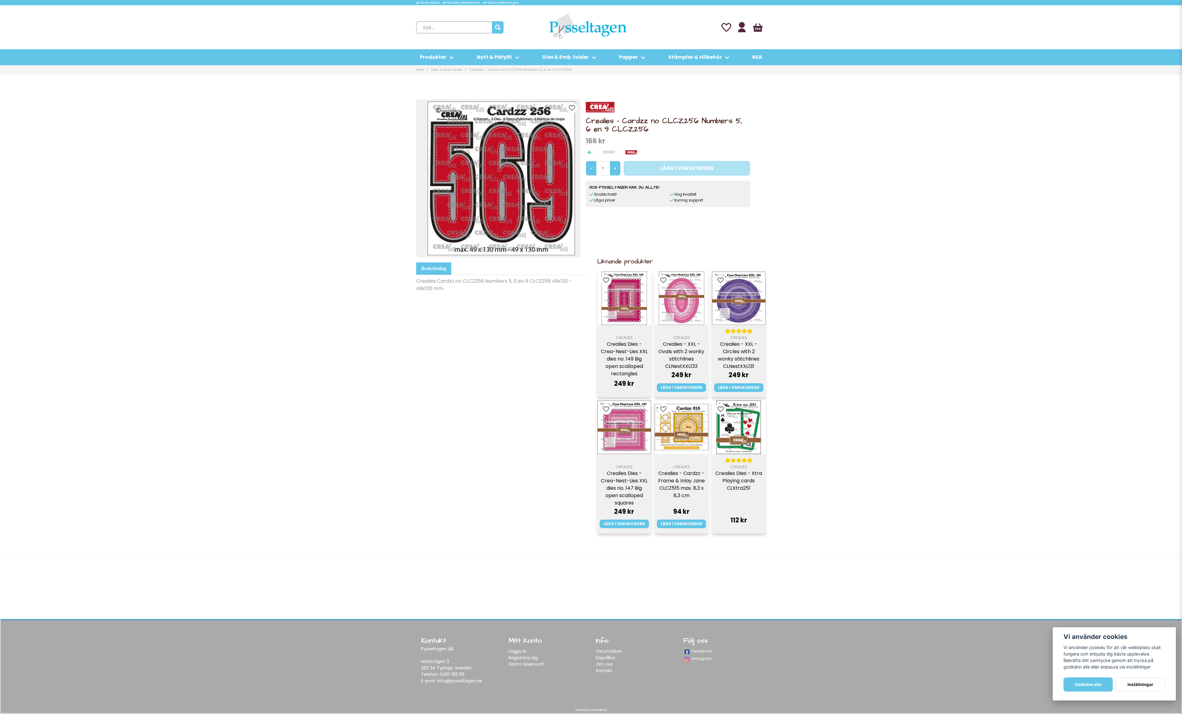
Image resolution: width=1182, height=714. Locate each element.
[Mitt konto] (742, 27)
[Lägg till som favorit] (726, 27)
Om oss (604, 664)
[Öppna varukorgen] (758, 27)
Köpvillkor (606, 658)
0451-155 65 (452, 674)
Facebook (702, 651)
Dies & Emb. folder (565, 57)
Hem (420, 69)
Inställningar (1140, 684)
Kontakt (604, 671)
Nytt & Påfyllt (494, 57)
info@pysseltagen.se (459, 681)
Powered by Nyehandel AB (591, 710)
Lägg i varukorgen (681, 387)
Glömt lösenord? (526, 664)
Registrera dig (523, 658)
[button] (571, 108)
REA (757, 57)
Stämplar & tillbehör (695, 57)
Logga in (517, 651)
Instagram (702, 658)
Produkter (433, 57)
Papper (628, 57)
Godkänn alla (1088, 684)
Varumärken (609, 651)
